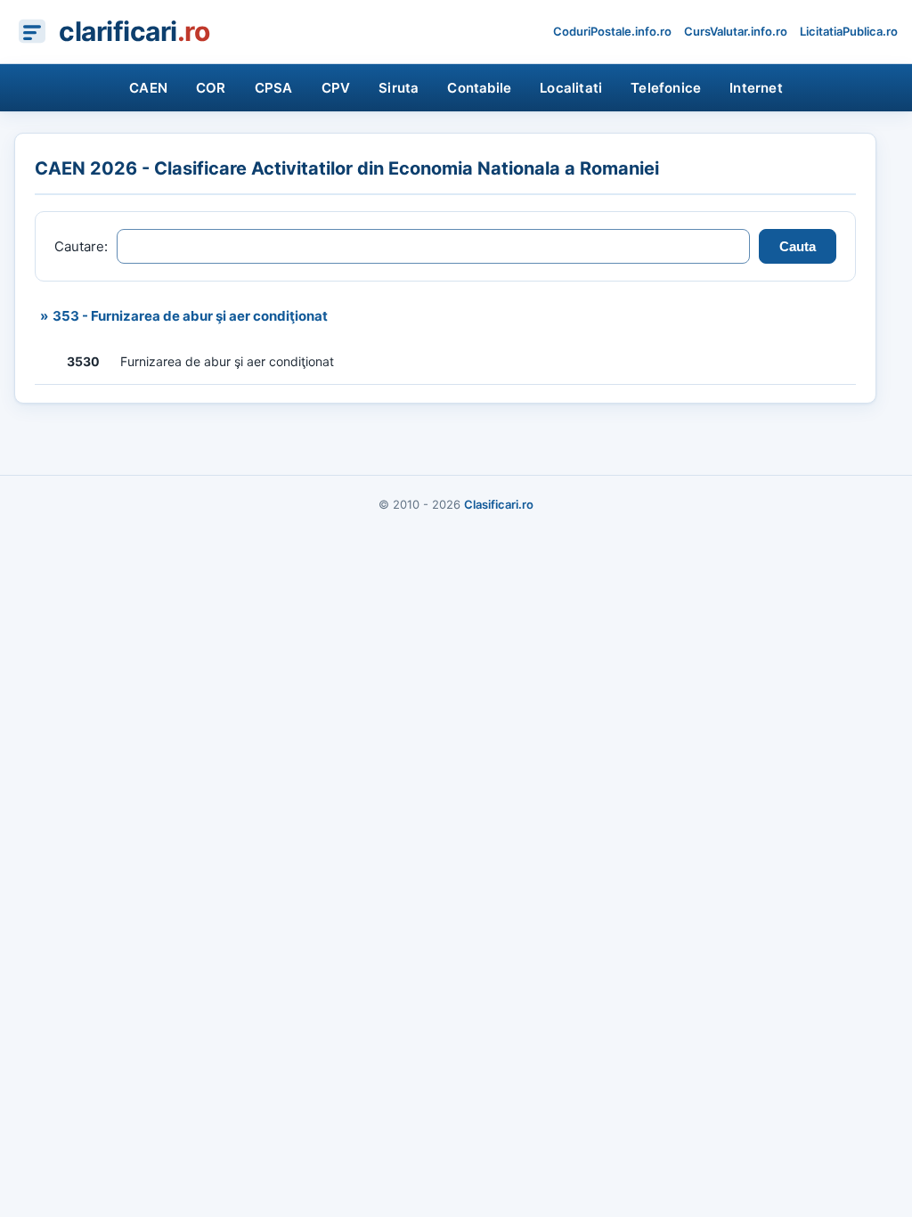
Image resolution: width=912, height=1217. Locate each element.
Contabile (479, 87)
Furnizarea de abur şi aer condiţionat (227, 361)
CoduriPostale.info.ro (612, 31)
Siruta (399, 87)
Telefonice (666, 87)
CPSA (274, 87)
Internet (756, 87)
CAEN (148, 87)
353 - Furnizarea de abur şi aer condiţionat (190, 315)
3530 (83, 361)
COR (211, 87)
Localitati (571, 87)
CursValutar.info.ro (735, 31)
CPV (336, 87)
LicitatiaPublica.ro (849, 31)
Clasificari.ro (498, 504)
